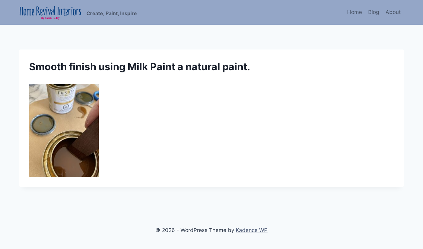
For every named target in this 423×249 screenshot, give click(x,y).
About (393, 12)
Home (354, 12)
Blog (373, 12)
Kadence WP (252, 230)
